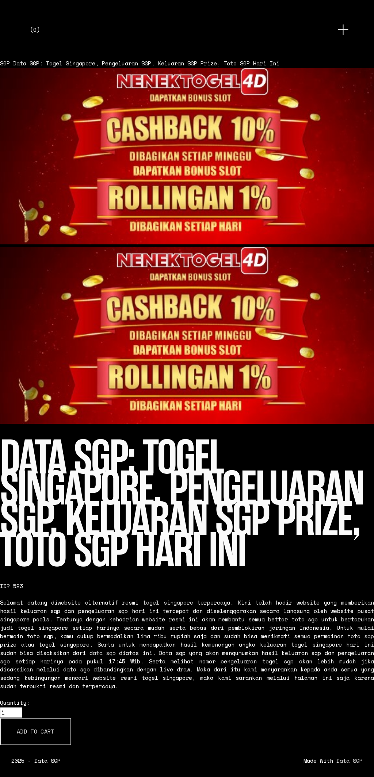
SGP (5, 63)
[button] (35, 731)
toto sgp (360, 636)
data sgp (102, 653)
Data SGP (349, 761)
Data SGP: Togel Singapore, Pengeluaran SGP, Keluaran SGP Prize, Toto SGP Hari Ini (146, 63)
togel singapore (168, 602)
